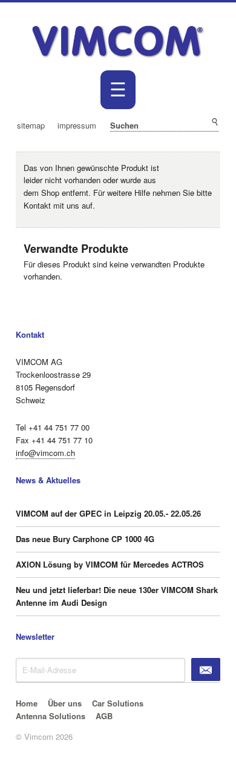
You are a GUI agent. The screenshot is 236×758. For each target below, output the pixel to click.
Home (27, 703)
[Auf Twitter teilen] (209, 165)
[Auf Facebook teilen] (197, 165)
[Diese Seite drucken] (183, 165)
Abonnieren (205, 669)
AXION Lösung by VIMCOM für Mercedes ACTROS (110, 564)
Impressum (76, 125)
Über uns (65, 703)
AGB (104, 716)
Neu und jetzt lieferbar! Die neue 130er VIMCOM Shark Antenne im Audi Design (117, 596)
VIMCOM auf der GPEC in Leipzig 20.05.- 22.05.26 (108, 513)
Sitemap (31, 125)
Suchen (214, 122)
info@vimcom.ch (45, 452)
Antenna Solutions (50, 716)
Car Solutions (117, 703)
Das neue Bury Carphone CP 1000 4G (85, 539)
